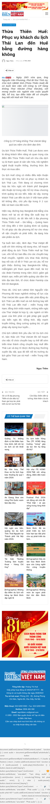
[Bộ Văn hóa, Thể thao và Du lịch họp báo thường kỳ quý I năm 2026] (14, 460)
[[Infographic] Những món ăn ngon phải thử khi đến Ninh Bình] (36, 580)
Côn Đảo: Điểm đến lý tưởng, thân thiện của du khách (38, 398)
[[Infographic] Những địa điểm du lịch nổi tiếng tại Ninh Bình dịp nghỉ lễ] (14, 580)
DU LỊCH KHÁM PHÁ (9, 25)
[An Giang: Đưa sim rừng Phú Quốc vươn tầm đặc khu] (14, 488)
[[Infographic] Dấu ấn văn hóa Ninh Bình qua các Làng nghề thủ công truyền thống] (36, 549)
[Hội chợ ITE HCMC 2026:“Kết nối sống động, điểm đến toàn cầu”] (36, 460)
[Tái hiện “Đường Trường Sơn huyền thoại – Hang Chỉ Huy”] (14, 549)
